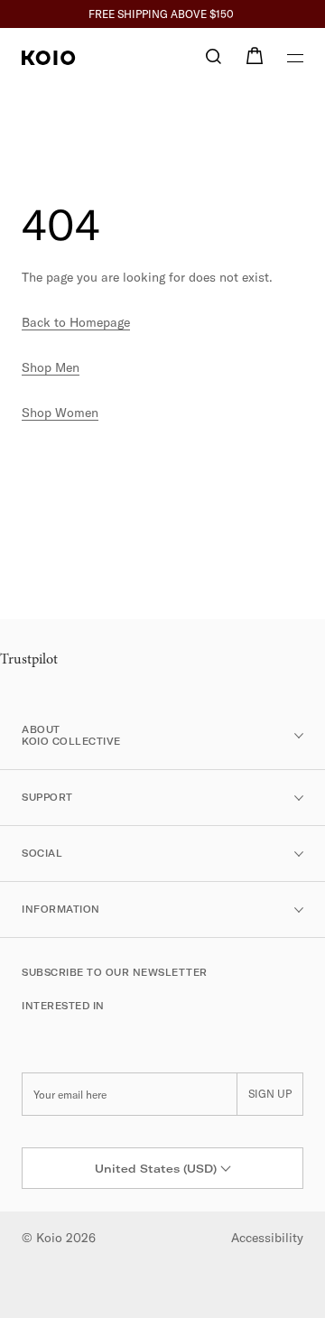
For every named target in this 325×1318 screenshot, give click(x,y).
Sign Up (270, 1093)
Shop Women (60, 412)
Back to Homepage (76, 322)
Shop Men (50, 367)
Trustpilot (29, 660)
